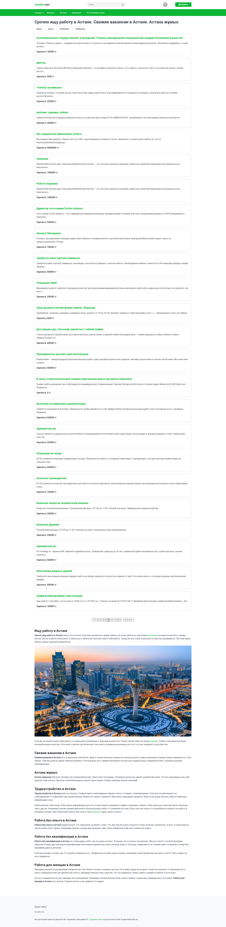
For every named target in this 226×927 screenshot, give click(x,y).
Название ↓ (81, 29)
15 (125, 620)
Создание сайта (96, 919)
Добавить (183, 4)
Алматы (51, 12)
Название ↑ (65, 29)
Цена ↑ (51, 29)
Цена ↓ (40, 29)
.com (42, 4)
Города (38, 12)
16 (129, 620)
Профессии (39, 912)
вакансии (152, 635)
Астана (63, 12)
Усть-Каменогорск (96, 12)
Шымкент (76, 12)
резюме (153, 741)
